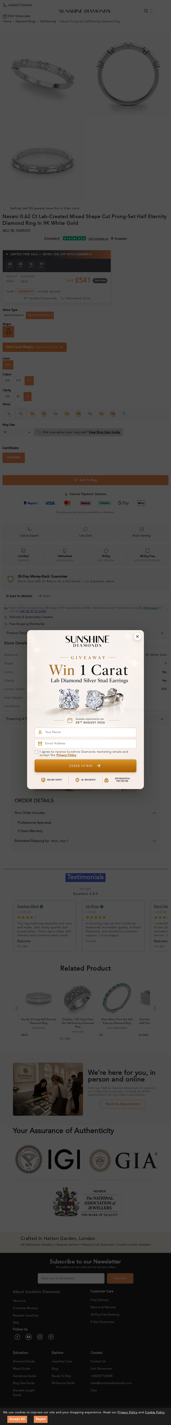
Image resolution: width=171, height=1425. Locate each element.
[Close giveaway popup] (137, 637)
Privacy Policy (66, 755)
